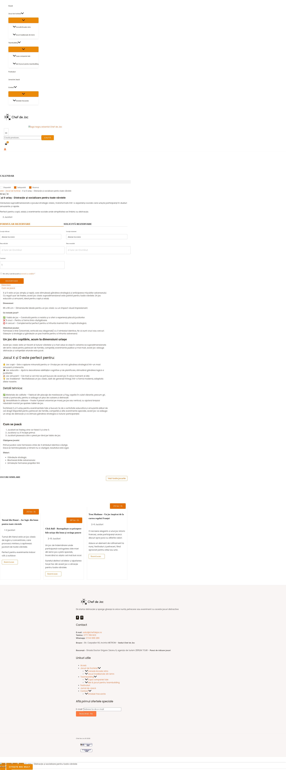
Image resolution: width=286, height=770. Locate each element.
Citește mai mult (19, 767)
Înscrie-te (86, 714)
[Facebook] (77, 618)
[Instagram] (81, 618)
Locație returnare (71, 231)
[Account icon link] (5, 149)
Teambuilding (13, 43)
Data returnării (70, 243)
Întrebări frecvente (22, 101)
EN (6, 133)
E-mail (80, 709)
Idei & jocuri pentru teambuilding (27, 64)
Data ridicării (4, 243)
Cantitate (3, 258)
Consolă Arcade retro (23, 27)
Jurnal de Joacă (14, 79)
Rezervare (12, 281)
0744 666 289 (92, 638)
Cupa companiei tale (23, 56)
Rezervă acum (9, 562)
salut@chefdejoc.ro (92, 632)
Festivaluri (12, 72)
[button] (22, 14)
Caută (47, 138)
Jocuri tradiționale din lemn (25, 35)
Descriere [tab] (6, 285)
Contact (11, 87)
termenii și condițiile (27, 274)
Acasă (10, 6)
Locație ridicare (4, 231)
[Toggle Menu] (23, 20)
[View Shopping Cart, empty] (6, 144)
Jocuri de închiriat (14, 14)
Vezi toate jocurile (117, 478)
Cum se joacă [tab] (8, 288)
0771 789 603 (90, 635)
